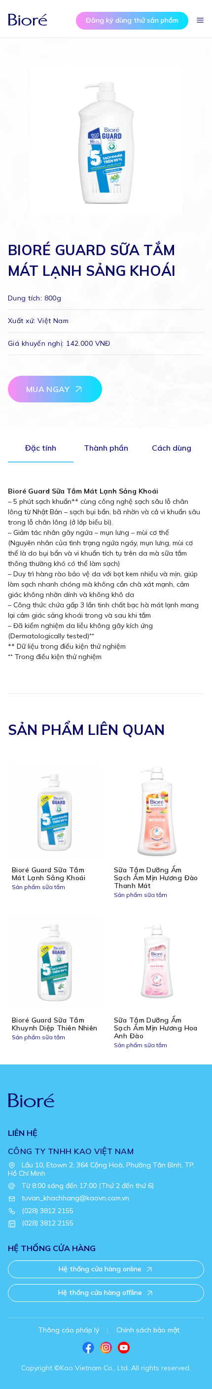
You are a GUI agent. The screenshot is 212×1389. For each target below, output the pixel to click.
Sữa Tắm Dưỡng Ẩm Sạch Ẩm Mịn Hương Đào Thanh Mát (156, 878)
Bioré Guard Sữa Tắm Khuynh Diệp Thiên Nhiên (55, 1024)
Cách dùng (171, 448)
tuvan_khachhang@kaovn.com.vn (75, 1197)
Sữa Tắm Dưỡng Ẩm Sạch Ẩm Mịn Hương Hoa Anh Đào (156, 1028)
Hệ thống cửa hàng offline (100, 1292)
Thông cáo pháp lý (68, 1329)
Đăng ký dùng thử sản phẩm (132, 20)
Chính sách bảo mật (147, 1329)
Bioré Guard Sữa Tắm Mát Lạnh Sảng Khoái (48, 874)
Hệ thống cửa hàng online (100, 1268)
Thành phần (106, 448)
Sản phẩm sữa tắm (38, 887)
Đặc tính (40, 448)
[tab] (40, 450)
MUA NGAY (48, 389)
